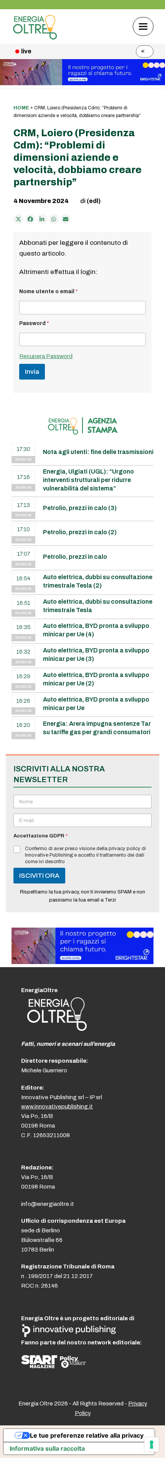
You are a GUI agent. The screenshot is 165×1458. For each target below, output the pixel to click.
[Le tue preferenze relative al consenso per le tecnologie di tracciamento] (151, 1444)
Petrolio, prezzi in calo (75, 556)
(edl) (94, 201)
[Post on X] (18, 219)
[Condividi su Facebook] (30, 219)
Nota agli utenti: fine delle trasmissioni (98, 452)
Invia (32, 371)
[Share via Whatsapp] (54, 219)
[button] (143, 26)
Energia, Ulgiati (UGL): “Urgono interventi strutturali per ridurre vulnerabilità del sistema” (88, 480)
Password (34, 323)
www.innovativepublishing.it (57, 1106)
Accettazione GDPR (40, 836)
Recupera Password (46, 356)
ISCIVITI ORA (39, 875)
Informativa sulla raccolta (47, 1448)
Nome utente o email (48, 291)
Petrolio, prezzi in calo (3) (80, 508)
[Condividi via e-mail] (66, 219)
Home (21, 108)
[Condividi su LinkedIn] (42, 219)
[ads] (82, 962)
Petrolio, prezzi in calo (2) (80, 532)
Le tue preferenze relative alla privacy (87, 1435)
